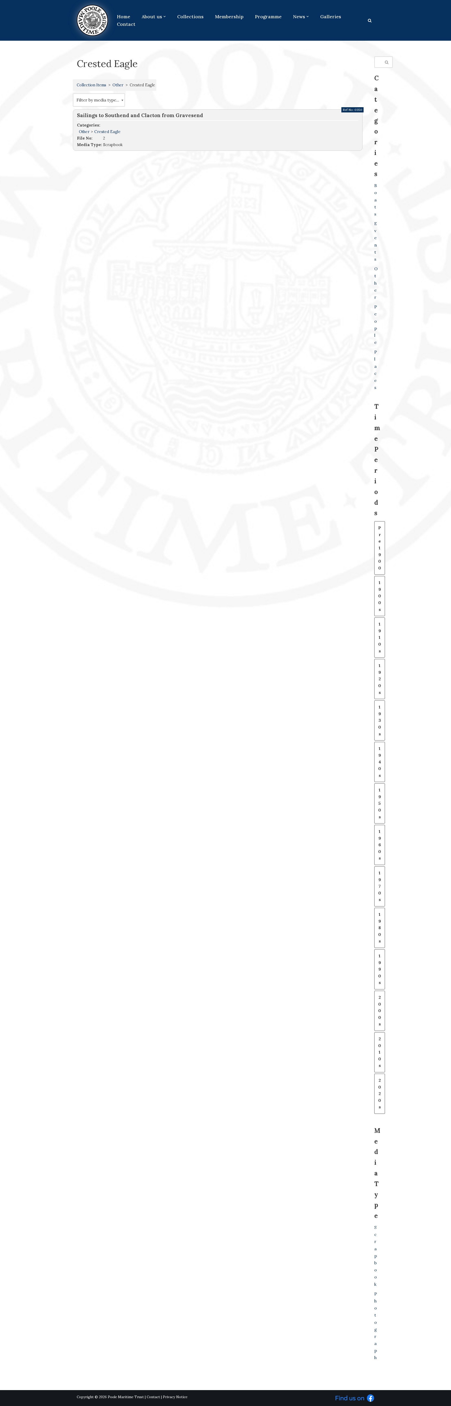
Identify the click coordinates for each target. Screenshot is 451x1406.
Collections (190, 17)
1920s (379, 679)
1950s (379, 803)
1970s (379, 886)
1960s (379, 845)
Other (117, 85)
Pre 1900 (379, 547)
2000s (379, 1010)
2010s (379, 1052)
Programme (268, 17)
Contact (126, 24)
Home (123, 17)
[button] (164, 16)
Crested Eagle (107, 131)
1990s (379, 969)
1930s (379, 720)
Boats (375, 200)
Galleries (330, 17)
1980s (379, 928)
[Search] (370, 20)
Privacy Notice (175, 1397)
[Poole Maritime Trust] (92, 20)
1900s (379, 596)
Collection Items (91, 85)
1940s (379, 762)
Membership (229, 17)
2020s (379, 1093)
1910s (379, 637)
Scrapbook (375, 1256)
